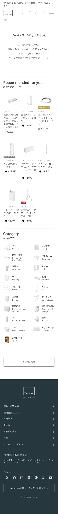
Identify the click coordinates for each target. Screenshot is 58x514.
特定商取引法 (8, 461)
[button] (22, 13)
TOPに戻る (29, 361)
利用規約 (7, 455)
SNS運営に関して (20, 455)
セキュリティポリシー (45, 461)
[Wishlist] (29, 13)
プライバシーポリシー (25, 461)
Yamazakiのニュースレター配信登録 (28, 488)
